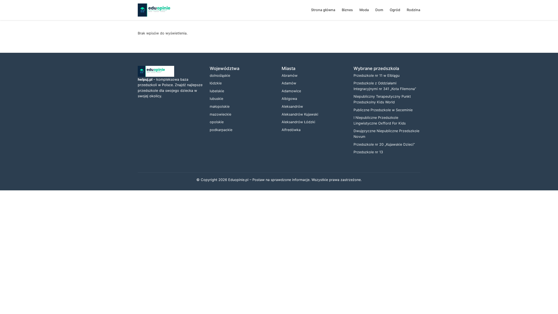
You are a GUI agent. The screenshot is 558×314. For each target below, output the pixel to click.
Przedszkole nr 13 (368, 152)
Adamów (289, 83)
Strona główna (323, 10)
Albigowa (289, 98)
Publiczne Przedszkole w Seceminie (383, 110)
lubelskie (217, 91)
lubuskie (216, 98)
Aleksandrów (292, 106)
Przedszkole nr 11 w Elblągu (377, 75)
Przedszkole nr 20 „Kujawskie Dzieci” (384, 144)
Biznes (347, 10)
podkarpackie (221, 130)
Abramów (290, 75)
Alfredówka (291, 130)
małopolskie (220, 106)
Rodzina (413, 10)
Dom (379, 10)
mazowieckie (220, 114)
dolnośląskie (220, 75)
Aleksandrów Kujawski (300, 114)
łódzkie (216, 83)
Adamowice (291, 91)
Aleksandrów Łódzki (298, 122)
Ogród (395, 10)
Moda (364, 10)
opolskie (217, 122)
